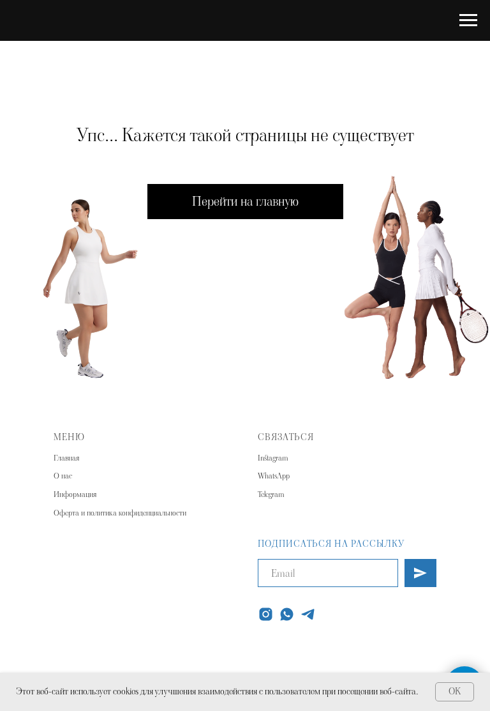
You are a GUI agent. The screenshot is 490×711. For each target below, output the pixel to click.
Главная (66, 457)
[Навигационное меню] (468, 20)
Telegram (271, 494)
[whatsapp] (287, 614)
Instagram (273, 457)
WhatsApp (274, 475)
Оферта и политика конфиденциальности (120, 512)
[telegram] (308, 614)
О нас (63, 475)
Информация (75, 494)
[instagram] (266, 614)
